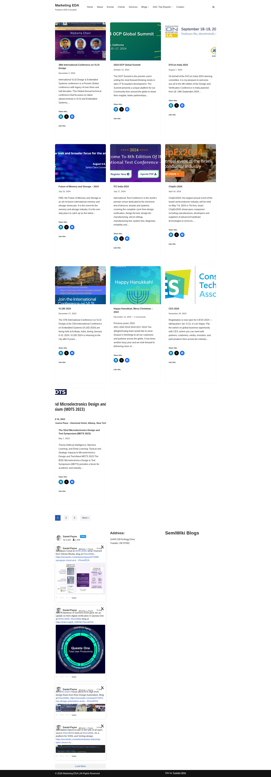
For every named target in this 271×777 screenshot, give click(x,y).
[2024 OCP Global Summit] (135, 41)
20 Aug (99, 610)
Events (110, 7)
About (100, 7)
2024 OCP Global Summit (127, 65)
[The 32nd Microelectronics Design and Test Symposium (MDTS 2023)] (80, 407)
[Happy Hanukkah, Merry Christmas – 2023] (135, 285)
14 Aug (99, 727)
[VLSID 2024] (80, 285)
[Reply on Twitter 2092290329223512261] (57, 598)
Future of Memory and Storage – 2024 (79, 186)
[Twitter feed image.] (80, 578)
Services (133, 7)
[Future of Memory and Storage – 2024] (80, 163)
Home (90, 7)
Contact (180, 7)
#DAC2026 (81, 551)
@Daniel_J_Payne (86, 549)
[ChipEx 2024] (190, 163)
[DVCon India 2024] (190, 41)
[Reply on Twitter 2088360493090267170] (57, 756)
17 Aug (99, 689)
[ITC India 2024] (135, 163)
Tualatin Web (179, 773)
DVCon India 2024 (178, 65)
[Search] (213, 7)
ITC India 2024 (121, 186)
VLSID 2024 (65, 308)
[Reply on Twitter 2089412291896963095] (57, 715)
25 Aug (99, 548)
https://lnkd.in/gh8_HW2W (69, 622)
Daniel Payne (70, 548)
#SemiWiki (88, 554)
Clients (121, 7)
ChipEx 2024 (175, 186)
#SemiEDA (83, 560)
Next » (85, 518)
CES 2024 (174, 308)
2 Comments (140, 317)
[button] (148, 6)
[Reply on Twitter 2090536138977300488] (57, 677)
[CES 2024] (190, 285)
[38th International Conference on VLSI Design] (80, 41)
